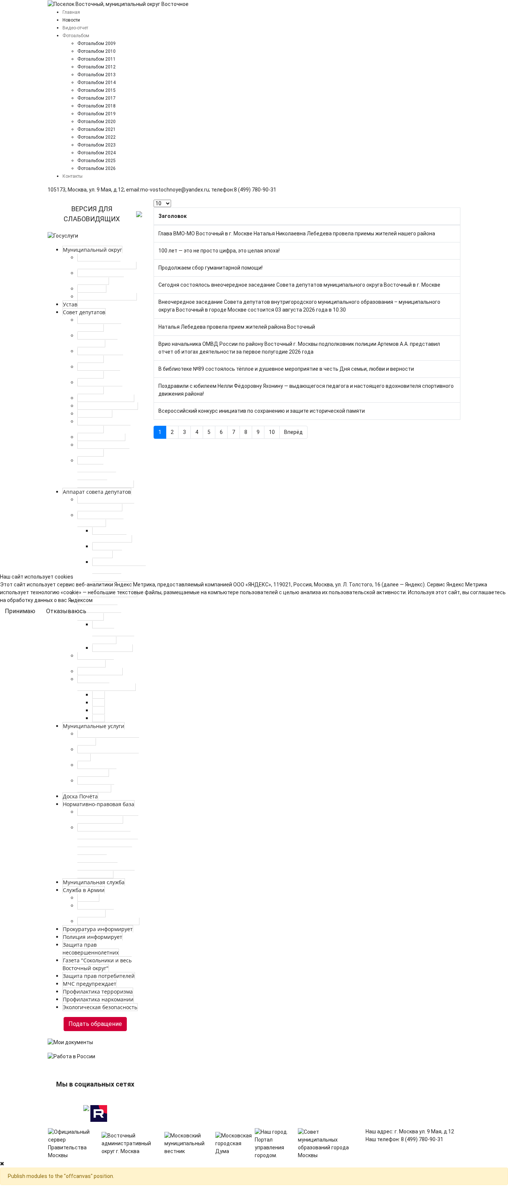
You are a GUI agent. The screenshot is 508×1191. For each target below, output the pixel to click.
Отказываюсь (66, 611)
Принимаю (20, 611)
